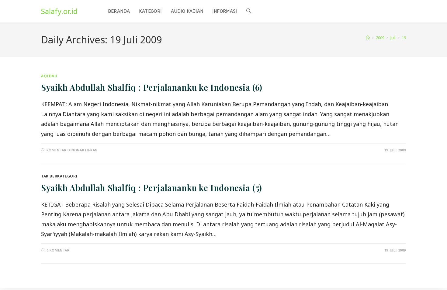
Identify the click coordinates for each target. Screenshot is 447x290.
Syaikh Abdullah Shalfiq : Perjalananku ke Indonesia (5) (151, 187)
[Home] (368, 37)
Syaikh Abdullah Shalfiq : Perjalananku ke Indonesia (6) (151, 87)
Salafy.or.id (59, 11)
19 (404, 37)
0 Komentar (58, 250)
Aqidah (49, 76)
